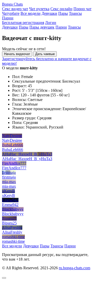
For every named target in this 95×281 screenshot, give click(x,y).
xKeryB (8, 191)
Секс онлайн (61, 9)
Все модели (31, 13)
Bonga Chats (12, 4)
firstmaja (9, 172)
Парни (7, 18)
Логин (50, 22)
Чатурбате (11, 13)
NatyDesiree (12, 136)
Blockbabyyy (13, 209)
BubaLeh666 (12, 145)
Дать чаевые (45, 54)
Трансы (75, 13)
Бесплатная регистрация (23, 22)
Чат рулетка (39, 9)
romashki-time (13, 237)
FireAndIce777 (14, 163)
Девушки (49, 13)
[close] (4, 278)
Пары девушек (41, 27)
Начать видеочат (17, 54)
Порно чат (82, 9)
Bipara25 (9, 218)
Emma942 (10, 200)
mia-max (9, 182)
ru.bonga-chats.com (74, 268)
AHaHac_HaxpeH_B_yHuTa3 (27, 154)
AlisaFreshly (12, 227)
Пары (63, 13)
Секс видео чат (15, 9)
